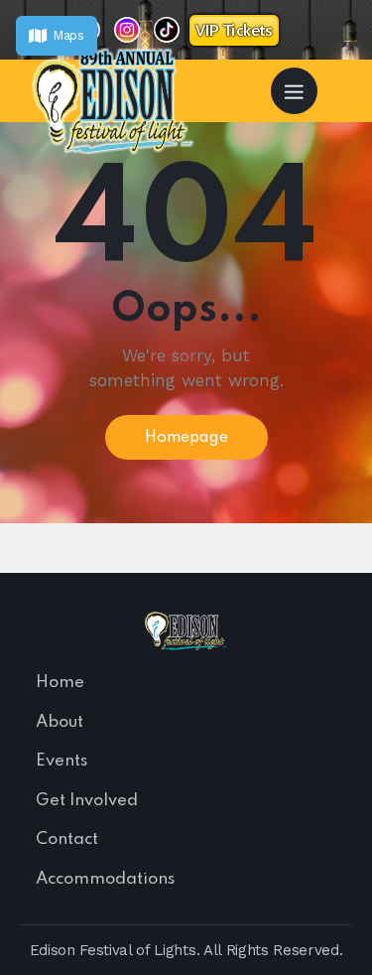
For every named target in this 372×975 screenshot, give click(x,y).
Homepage (186, 438)
